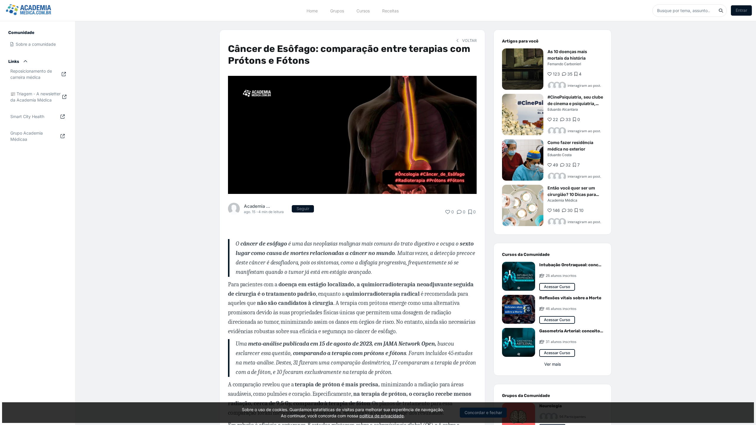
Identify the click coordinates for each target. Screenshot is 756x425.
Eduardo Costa (560, 155)
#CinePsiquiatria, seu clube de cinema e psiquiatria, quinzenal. (575, 103)
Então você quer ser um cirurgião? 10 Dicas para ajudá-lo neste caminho (572, 194)
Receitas (390, 10)
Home (312, 10)
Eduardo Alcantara (563, 109)
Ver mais (552, 364)
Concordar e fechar (483, 412)
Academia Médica (258, 206)
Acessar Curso (557, 287)
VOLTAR (469, 40)
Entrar (741, 10)
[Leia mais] (522, 69)
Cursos (363, 10)
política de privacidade (381, 415)
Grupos (337, 10)
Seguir (302, 208)
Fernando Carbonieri (564, 64)
